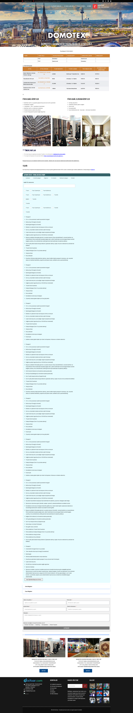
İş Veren (28, 178)
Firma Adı (69, 600)
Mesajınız (25, 613)
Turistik (56, 195)
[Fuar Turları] (33, 680)
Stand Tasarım (53, 624)
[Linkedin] (108, 1)
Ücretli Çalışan (37, 178)
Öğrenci (46, 178)
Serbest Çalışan (64, 178)
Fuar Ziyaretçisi (36, 190)
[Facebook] (103, 1)
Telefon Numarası (71, 606)
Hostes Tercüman (29, 624)
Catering (37, 624)
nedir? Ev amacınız (29, 182)
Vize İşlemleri (45, 624)
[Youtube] (111, 1)
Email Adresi (26, 606)
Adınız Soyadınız (27, 600)
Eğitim (27, 199)
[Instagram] (106, 1)
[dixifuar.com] (29, 6)
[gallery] (92, 686)
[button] (66, 586)
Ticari (27, 190)
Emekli (73, 178)
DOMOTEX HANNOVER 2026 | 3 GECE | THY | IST (88, 659)
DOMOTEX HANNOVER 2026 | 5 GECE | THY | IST (44, 659)
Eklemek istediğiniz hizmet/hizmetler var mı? (34, 623)
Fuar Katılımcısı (47, 190)
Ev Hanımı (53, 178)
